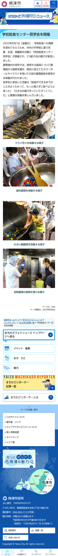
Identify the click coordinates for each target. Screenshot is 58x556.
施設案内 (12, 530)
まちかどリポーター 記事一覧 (17, 384)
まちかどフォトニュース (32, 320)
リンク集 (10, 442)
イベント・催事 (22, 348)
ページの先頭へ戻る (29, 410)
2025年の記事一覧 (27, 323)
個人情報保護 (12, 432)
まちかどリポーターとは (24, 397)
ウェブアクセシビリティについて (21, 427)
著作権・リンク (13, 422)
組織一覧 (39, 530)
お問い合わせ (14, 538)
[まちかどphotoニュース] (29, 16)
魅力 (16, 368)
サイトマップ (12, 437)
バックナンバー (10, 323)
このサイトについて (15, 417)
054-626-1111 (20, 512)
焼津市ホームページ (12, 320)
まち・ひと (19, 358)
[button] (46, 4)
